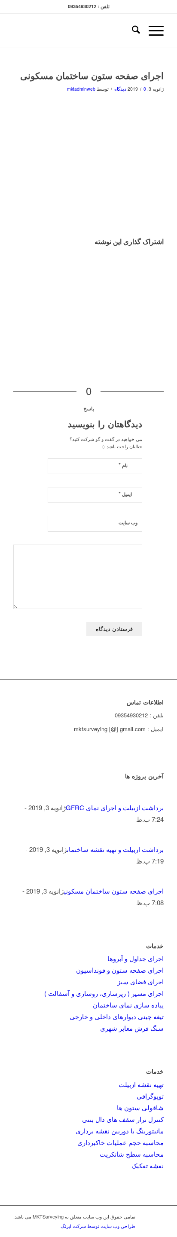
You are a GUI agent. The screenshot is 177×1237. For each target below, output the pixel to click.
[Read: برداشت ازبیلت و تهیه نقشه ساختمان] (156, 837)
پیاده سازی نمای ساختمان (128, 1004)
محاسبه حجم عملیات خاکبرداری (120, 1142)
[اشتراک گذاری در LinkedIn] (161, 288)
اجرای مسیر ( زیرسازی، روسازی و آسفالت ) (104, 993)
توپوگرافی (150, 1095)
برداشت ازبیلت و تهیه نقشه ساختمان (115, 849)
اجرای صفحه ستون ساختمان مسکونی (114, 890)
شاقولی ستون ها (140, 1107)
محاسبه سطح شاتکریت (132, 1153)
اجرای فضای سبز (140, 981)
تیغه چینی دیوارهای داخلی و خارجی (117, 1016)
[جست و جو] (131, 30)
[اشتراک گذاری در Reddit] (161, 325)
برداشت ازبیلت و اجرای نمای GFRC (115, 807)
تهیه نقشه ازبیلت (141, 1084)
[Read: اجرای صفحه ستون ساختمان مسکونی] (156, 879)
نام (123, 465)
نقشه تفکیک (147, 1165)
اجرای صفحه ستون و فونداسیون (120, 969)
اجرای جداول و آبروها (135, 958)
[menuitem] (131, 30)
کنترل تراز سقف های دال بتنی (123, 1119)
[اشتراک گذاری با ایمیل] (161, 337)
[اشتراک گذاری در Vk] (161, 312)
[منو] (152, 30)
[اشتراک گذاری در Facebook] (161, 251)
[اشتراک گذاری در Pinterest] (161, 276)
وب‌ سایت (128, 522)
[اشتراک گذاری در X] (161, 263)
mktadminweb (81, 89)
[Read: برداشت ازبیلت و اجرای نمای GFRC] (156, 795)
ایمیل (125, 494)
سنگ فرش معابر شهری (132, 1027)
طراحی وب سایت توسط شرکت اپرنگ (98, 1225)
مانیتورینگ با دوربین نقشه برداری (120, 1130)
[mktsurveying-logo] (103, 30)
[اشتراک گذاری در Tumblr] (161, 300)
